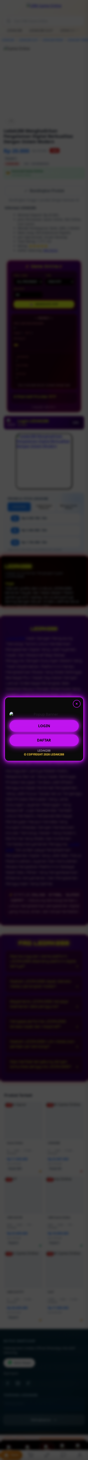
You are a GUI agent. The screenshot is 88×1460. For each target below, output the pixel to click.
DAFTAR (44, 741)
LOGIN (44, 726)
